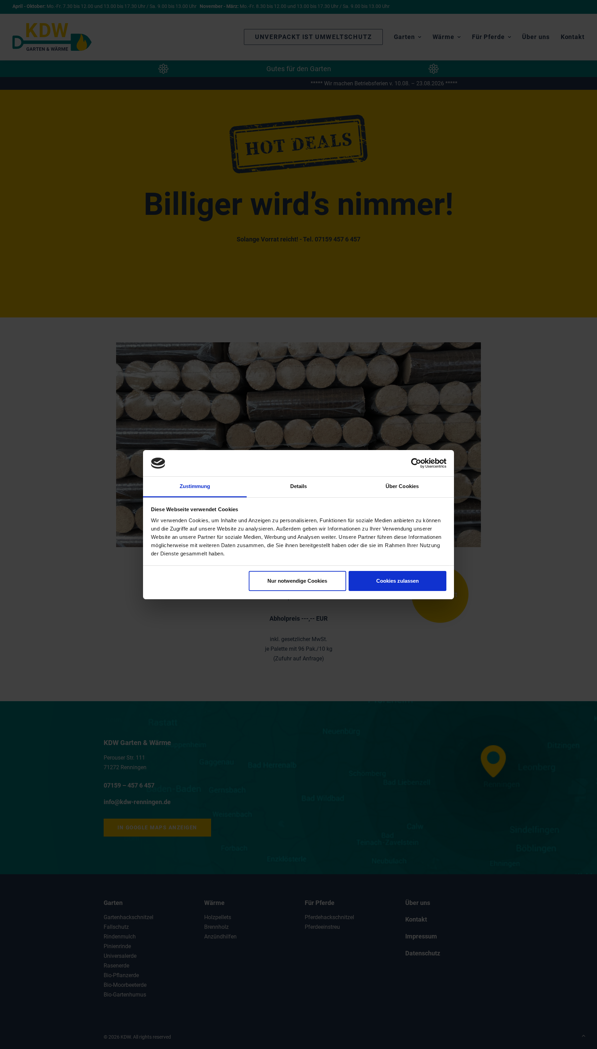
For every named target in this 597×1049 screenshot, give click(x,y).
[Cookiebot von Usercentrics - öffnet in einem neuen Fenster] (416, 463)
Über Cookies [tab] (402, 486)
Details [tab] (298, 486)
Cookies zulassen (397, 581)
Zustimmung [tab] (195, 486)
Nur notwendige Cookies (297, 581)
